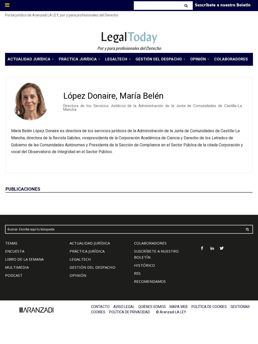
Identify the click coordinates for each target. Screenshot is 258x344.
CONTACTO (100, 307)
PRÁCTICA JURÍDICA (87, 251)
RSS (137, 273)
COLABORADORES (150, 243)
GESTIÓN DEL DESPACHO (92, 267)
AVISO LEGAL (124, 307)
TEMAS (11, 243)
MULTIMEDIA (17, 267)
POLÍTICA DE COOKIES (209, 307)
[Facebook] (202, 248)
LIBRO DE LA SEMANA (24, 259)
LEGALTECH (80, 259)
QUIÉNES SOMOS (152, 307)
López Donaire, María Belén (113, 96)
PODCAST (13, 275)
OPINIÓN (78, 275)
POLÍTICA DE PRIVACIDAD (129, 312)
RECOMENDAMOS (150, 281)
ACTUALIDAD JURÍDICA (90, 243)
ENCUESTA (14, 251)
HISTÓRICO (144, 265)
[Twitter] (221, 248)
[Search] (186, 6)
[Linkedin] (212, 248)
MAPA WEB (179, 307)
